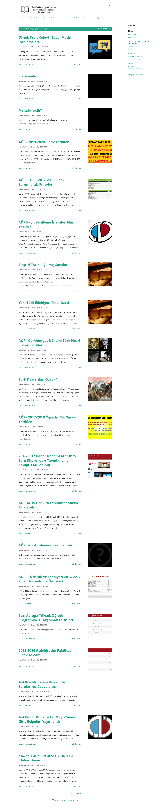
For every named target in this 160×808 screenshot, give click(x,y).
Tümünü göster (104, 29)
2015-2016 (131, 38)
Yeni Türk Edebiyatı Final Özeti (44, 302)
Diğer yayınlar (76, 793)
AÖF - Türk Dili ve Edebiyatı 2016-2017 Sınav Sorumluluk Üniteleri (50, 578)
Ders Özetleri (34, 18)
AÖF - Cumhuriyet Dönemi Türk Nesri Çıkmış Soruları (49, 342)
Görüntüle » (76, 64)
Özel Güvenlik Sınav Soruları (83, 18)
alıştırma (131, 66)
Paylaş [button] (21, 64)
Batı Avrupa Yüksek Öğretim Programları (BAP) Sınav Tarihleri (46, 617)
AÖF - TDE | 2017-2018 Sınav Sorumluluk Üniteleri (41, 182)
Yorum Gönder (30, 64)
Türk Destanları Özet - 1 (38, 379)
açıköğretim (132, 53)
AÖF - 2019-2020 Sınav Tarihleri (44, 142)
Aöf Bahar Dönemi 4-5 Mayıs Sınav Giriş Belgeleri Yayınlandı (47, 719)
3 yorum (28, 705)
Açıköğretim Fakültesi (135, 56)
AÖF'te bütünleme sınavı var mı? (45, 545)
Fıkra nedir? (28, 76)
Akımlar (130, 63)
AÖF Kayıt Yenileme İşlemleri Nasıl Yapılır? (47, 224)
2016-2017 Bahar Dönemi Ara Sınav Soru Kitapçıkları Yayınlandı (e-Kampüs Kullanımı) (47, 460)
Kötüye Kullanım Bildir (135, 75)
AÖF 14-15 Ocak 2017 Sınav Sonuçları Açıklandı (49, 505)
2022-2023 (131, 46)
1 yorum (28, 533)
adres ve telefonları (134, 60)
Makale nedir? (30, 110)
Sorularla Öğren (64, 18)
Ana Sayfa (22, 18)
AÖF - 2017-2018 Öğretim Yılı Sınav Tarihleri (47, 419)
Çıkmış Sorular (48, 18)
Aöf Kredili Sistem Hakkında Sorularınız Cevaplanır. (42, 684)
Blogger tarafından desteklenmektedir (66, 800)
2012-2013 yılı (132, 34)
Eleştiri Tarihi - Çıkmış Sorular (43, 264)
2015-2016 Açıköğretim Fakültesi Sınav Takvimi (45, 652)
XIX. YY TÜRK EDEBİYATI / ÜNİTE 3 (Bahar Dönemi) (46, 757)
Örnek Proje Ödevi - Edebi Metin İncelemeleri (45, 39)
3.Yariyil (130, 50)
